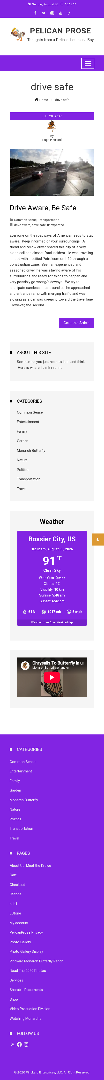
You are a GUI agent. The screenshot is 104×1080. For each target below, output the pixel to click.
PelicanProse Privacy (26, 932)
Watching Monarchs (25, 1018)
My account (19, 923)
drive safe (39, 225)
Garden (22, 441)
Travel (21, 489)
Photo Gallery (20, 942)
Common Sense (25, 220)
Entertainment (28, 422)
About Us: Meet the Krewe (30, 865)
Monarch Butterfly (31, 450)
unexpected (55, 225)
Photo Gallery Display (26, 951)
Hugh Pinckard (52, 140)
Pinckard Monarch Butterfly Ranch (36, 961)
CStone (16, 894)
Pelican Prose (60, 30)
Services (16, 980)
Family (22, 431)
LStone (15, 913)
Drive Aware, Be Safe (43, 208)
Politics (23, 470)
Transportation (48, 220)
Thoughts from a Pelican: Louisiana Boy (60, 40)
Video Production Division (30, 1009)
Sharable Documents (26, 990)
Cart (13, 875)
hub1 (13, 904)
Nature (22, 460)
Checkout (17, 885)
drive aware (22, 225)
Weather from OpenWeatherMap (52, 622)
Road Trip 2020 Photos (28, 970)
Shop (14, 999)
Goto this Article (76, 323)
